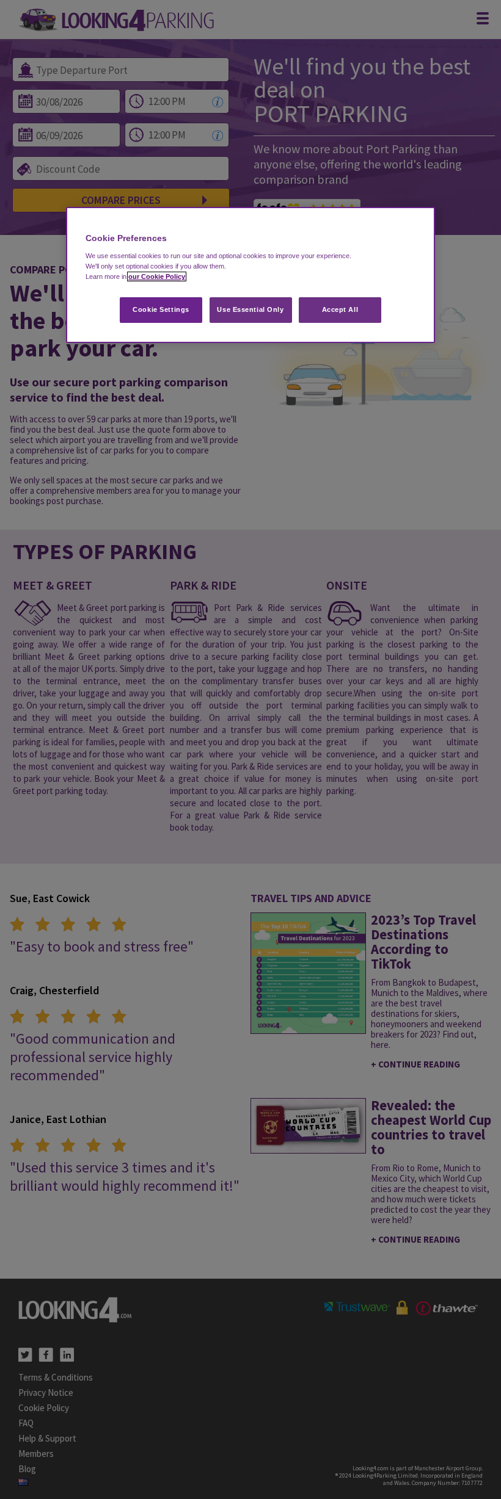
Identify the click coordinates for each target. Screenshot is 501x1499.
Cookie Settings (161, 309)
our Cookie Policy (156, 276)
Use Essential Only (250, 309)
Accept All (340, 309)
